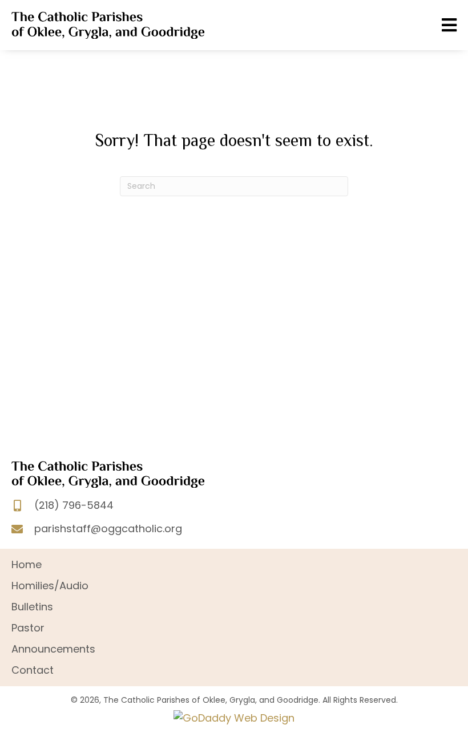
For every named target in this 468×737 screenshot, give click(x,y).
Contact (32, 670)
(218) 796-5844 (74, 505)
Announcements (53, 649)
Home (26, 564)
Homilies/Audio (49, 585)
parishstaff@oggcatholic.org (108, 528)
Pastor (28, 628)
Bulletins (32, 607)
